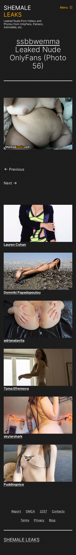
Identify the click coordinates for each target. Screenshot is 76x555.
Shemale (17, 11)
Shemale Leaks (21, 539)
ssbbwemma (38, 41)
